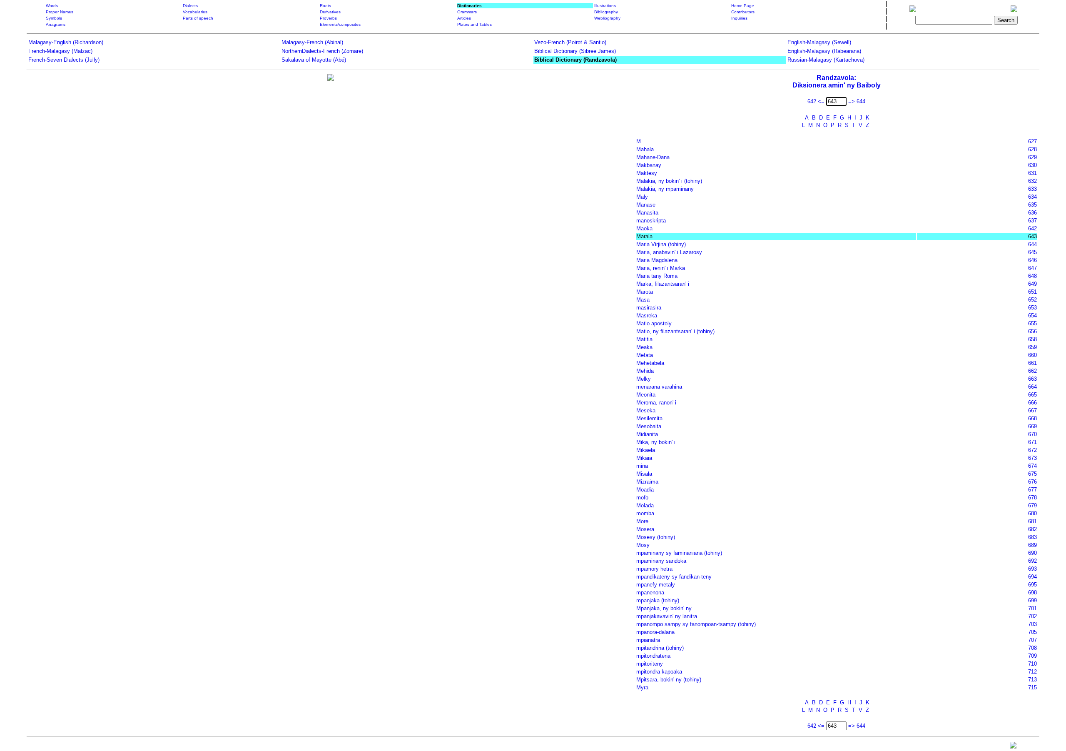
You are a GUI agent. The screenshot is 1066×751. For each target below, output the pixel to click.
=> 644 (856, 101)
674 (1032, 466)
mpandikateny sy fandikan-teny (674, 577)
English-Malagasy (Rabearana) (824, 51)
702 (1032, 616)
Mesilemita (649, 418)
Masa (643, 300)
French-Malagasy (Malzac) (60, 51)
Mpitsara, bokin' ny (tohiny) (668, 679)
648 (1032, 276)
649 (1032, 284)
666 (1032, 402)
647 (1032, 268)
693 (1032, 569)
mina (642, 466)
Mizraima (647, 482)
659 (1032, 347)
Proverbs (328, 18)
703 (1032, 624)
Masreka (646, 315)
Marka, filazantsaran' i (662, 284)
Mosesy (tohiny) (655, 537)
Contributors (743, 12)
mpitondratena (653, 656)
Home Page (742, 5)
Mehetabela (650, 363)
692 (1032, 561)
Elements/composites (340, 24)
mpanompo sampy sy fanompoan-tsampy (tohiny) (696, 624)
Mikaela (645, 450)
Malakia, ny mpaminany (665, 189)
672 (1032, 450)
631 (1032, 173)
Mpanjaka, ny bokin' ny (664, 608)
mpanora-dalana (655, 632)
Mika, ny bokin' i (655, 442)
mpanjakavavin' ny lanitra (666, 616)
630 (1032, 165)
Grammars (467, 12)
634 (1032, 197)
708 (1032, 648)
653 (1032, 307)
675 (1032, 474)
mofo (642, 497)
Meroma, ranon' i (656, 402)
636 (1032, 213)
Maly (642, 197)
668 (1032, 418)
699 (1032, 600)
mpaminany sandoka (661, 561)
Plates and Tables (474, 24)
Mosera (645, 529)
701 (1032, 608)
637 (1032, 220)
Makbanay (648, 165)
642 (1032, 228)
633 (1032, 189)
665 (1032, 395)
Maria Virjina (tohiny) (661, 244)
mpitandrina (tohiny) (660, 648)
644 (1032, 244)
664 (1032, 387)
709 (1032, 656)
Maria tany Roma (656, 276)
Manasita (647, 213)
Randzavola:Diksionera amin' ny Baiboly (836, 81)
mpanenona (650, 592)
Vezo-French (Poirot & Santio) (570, 42)
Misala (644, 474)
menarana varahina (659, 387)
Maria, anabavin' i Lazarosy (669, 252)
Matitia (644, 339)
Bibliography (606, 12)
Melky (643, 379)
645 (1032, 252)
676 (1032, 482)
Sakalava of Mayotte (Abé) (313, 60)
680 (1032, 513)
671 (1032, 442)
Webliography (607, 18)
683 (1032, 537)
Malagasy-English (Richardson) (65, 42)
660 (1032, 355)
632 (1032, 181)
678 (1032, 497)
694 (1032, 577)
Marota (644, 292)
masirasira (648, 307)
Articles (464, 18)
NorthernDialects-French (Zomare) (322, 51)
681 (1032, 521)
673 (1032, 458)
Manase (645, 205)
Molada (645, 505)
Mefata (644, 355)
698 (1032, 592)
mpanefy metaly (655, 584)
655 (1032, 323)
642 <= (815, 101)
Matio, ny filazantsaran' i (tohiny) (675, 331)
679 (1032, 505)
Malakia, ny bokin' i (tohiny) (669, 181)
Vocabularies (195, 12)
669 (1032, 426)
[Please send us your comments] (1013, 747)
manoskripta (651, 220)
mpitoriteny (649, 664)
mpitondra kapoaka (659, 672)
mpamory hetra (654, 569)
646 (1032, 260)
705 (1032, 632)
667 (1032, 410)
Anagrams (55, 24)
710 (1032, 664)
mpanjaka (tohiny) (657, 600)
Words (52, 5)
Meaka (644, 347)
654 (1032, 315)
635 (1032, 205)
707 (1032, 640)
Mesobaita (648, 426)
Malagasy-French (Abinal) (312, 42)
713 (1032, 679)
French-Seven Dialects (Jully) (64, 60)
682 (1032, 529)
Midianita (647, 434)
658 (1032, 339)
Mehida (645, 371)
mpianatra (648, 640)
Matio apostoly (654, 323)
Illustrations (605, 5)
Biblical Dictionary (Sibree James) (575, 51)
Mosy (643, 545)
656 (1032, 331)
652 (1032, 300)
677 (1032, 490)
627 (1032, 141)
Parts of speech (198, 18)
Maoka (644, 228)
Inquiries (739, 18)
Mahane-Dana (653, 157)
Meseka (645, 410)
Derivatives (330, 12)
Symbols (54, 18)
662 (1032, 371)
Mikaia (644, 458)
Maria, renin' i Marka (660, 268)
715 (1032, 687)
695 (1032, 584)
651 (1032, 292)
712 (1032, 672)
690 (1032, 553)
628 (1032, 149)
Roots (325, 5)
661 (1032, 363)
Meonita (645, 395)
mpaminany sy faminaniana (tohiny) (679, 553)
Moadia (645, 490)
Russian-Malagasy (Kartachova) (825, 60)
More (642, 521)
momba (645, 513)
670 (1032, 434)
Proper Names (59, 12)
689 (1032, 545)
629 (1032, 157)
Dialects (190, 5)
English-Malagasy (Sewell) (819, 42)
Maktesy (646, 173)
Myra (642, 687)
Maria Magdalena (656, 260)
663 (1032, 379)
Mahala (645, 149)
